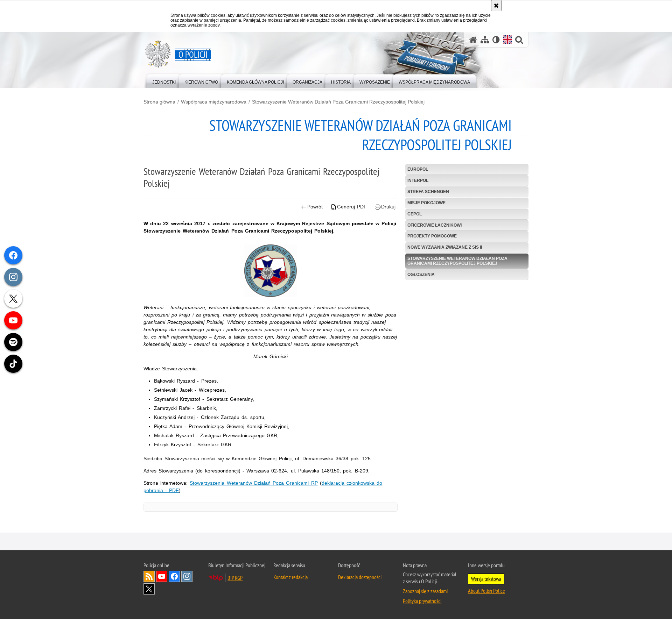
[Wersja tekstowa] (496, 39)
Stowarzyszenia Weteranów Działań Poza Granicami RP (253, 483)
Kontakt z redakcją (290, 577)
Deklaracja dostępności (360, 577)
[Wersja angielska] (507, 39)
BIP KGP (235, 577)
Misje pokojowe (426, 202)
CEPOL (414, 214)
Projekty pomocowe (432, 236)
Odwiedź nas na (161, 576)
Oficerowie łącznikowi (434, 225)
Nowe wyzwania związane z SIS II (444, 247)
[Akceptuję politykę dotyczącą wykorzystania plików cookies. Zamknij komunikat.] (496, 5)
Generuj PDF (352, 206)
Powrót (315, 206)
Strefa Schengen (428, 191)
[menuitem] (164, 80)
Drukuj (388, 206)
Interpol (417, 180)
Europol (417, 169)
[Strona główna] (473, 39)
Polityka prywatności (422, 600)
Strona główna (159, 102)
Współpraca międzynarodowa (213, 102)
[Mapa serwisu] (485, 39)
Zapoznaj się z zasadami (425, 591)
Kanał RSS (149, 576)
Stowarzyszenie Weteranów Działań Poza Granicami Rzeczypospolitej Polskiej (338, 102)
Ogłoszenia (421, 274)
